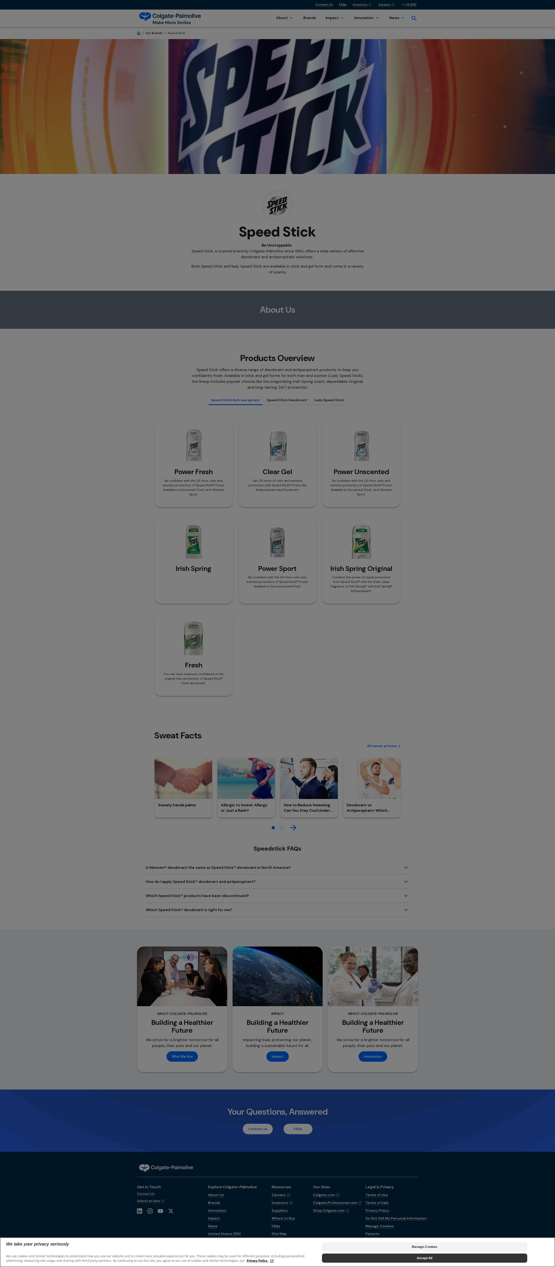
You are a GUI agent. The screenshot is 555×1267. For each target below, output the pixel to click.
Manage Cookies (424, 1247)
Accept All (425, 1258)
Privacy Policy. (257, 1261)
